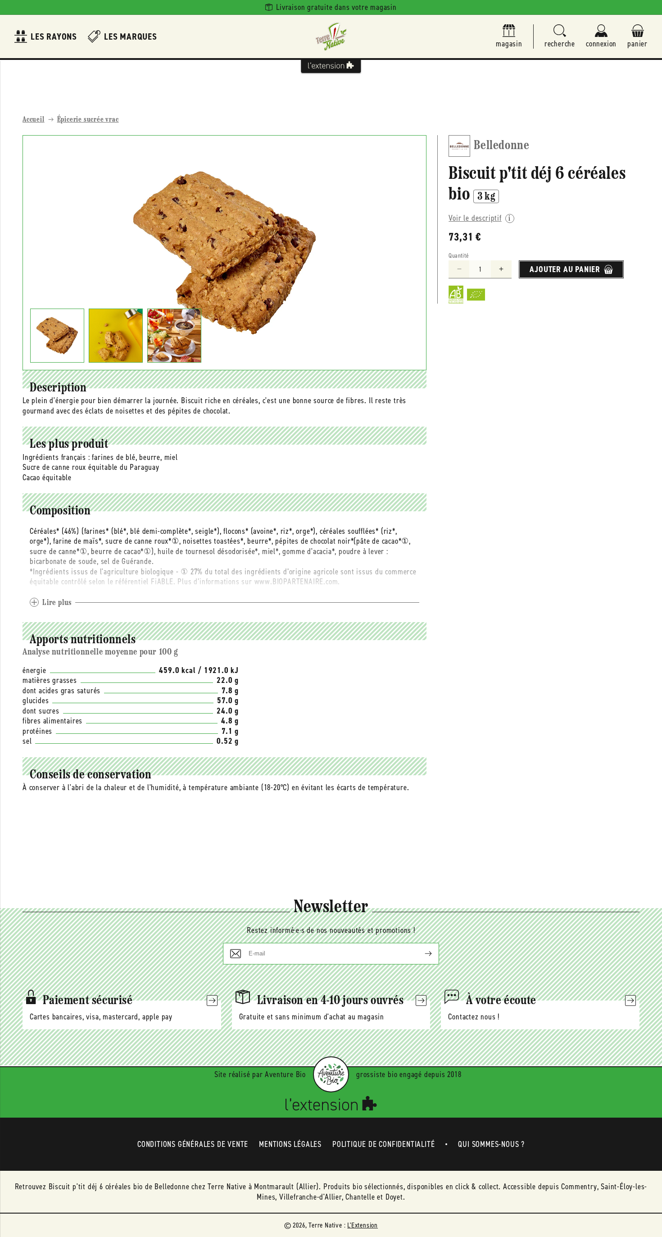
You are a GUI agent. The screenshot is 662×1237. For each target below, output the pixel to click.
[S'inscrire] (421, 954)
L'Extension (362, 1225)
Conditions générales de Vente (192, 1144)
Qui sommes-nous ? (491, 1144)
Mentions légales (290, 1144)
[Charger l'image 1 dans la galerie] (57, 335)
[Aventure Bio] (331, 1074)
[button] (559, 36)
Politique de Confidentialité (383, 1144)
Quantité (459, 255)
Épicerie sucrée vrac (88, 119)
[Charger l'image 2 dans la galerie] (115, 335)
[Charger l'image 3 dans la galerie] (174, 335)
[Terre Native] (331, 36)
